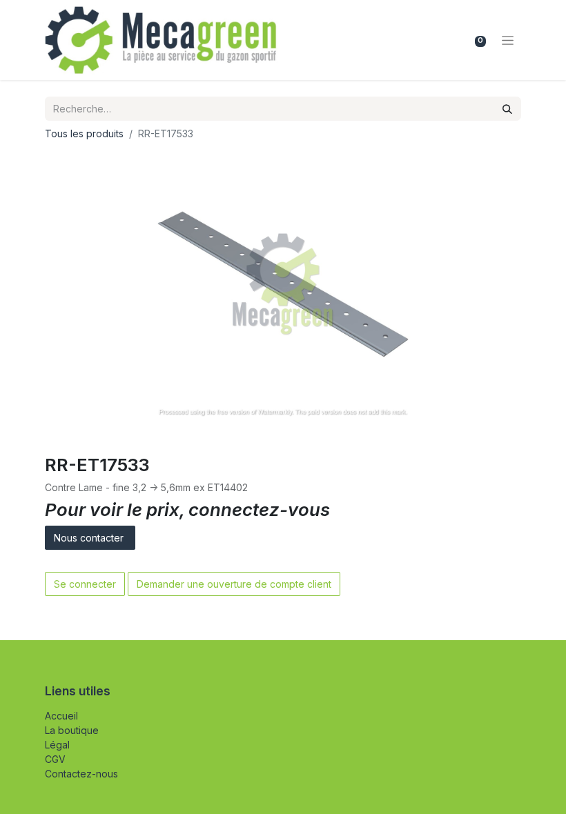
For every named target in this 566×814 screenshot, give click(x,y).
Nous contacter (90, 538)
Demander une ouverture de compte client (234, 584)
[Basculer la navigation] (507, 40)
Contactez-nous (81, 774)
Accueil (61, 716)
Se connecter (85, 584)
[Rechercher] (507, 109)
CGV (55, 759)
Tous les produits (84, 133)
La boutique (72, 730)
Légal (57, 745)
